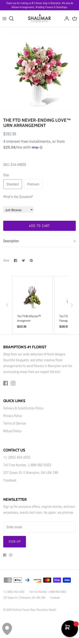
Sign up (15, 541)
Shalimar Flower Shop (23, 610)
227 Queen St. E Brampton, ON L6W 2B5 (30, 472)
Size (6, 175)
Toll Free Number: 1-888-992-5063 (27, 465)
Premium (33, 184)
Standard (12, 184)
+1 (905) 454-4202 (16, 457)
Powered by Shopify (46, 610)
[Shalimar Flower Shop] (39, 18)
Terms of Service (14, 423)
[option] (39, 71)
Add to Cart (39, 225)
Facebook (9, 480)
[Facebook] (5, 383)
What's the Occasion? (18, 196)
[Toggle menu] (4, 18)
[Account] (65, 18)
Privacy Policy (12, 415)
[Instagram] (13, 383)
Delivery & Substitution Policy (23, 408)
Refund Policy (12, 431)
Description (11, 241)
